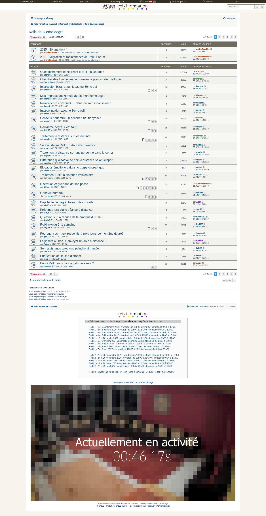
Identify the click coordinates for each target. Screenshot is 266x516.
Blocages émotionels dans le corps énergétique (72, 167)
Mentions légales (163, 506)
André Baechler (50, 52)
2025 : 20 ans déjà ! (53, 49)
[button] (235, 37)
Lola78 (46, 251)
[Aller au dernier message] (211, 49)
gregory (47, 121)
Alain (198, 202)
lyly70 (46, 205)
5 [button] (231, 37)
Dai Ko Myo (163, 504)
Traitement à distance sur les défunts (65, 136)
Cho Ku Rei (125, 504)
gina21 (47, 236)
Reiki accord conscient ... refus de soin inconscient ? (76, 103)
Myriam (199, 192)
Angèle (47, 155)
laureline (47, 163)
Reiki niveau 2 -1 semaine (57, 224)
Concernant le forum (89, 52)
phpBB (101, 506)
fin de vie (207, 1)
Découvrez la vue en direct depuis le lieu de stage (133, 382)
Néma (46, 187)
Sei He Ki (135, 504)
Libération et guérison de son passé (64, 184)
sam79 (46, 212)
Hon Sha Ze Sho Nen (149, 504)
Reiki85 (47, 130)
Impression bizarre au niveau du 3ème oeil (69, 86)
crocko (46, 113)
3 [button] (223, 37)
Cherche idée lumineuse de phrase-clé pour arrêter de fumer (81, 79)
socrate (47, 139)
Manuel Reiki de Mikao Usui (109, 504)
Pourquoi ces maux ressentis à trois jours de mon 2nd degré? (81, 233)
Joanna (199, 233)
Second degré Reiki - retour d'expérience (67, 145)
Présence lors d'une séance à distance (66, 209)
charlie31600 (49, 266)
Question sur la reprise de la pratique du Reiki (71, 217)
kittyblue (48, 75)
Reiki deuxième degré (46, 32)
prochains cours (28, 1)
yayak (50, 196)
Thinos (46, 244)
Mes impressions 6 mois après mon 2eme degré (72, 95)
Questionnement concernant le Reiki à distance (72, 71)
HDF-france (48, 178)
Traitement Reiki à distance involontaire (67, 174)
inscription (57, 1)
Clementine (49, 82)
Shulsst (47, 106)
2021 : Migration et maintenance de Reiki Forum (72, 57)
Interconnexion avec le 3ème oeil (62, 110)
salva (46, 259)
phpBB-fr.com (121, 506)
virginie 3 (48, 227)
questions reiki (87, 1)
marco (199, 71)
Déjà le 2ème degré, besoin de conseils (66, 202)
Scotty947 (48, 220)
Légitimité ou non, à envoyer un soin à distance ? (73, 241)
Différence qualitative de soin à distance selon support (76, 160)
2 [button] (219, 37)
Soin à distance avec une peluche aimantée (69, 248)
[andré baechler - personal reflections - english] (155, 2)
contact (238, 1)
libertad (47, 89)
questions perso (178, 1)
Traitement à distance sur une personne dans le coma (76, 152)
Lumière (199, 86)
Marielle (199, 135)
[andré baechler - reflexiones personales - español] (151, 2)
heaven (47, 148)
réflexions (144, 1)
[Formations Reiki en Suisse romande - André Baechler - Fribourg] (133, 314)
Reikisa (199, 240)
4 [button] (227, 37)
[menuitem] (49, 18)
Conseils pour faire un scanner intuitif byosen (70, 118)
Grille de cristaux (51, 193)
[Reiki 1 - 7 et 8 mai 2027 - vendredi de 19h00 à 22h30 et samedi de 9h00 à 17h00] (133, 349)
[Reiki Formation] (133, 6)
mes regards (117, 1)
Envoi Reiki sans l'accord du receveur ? (67, 263)
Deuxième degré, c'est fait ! (58, 127)
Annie (198, 263)
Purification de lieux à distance (61, 255)
